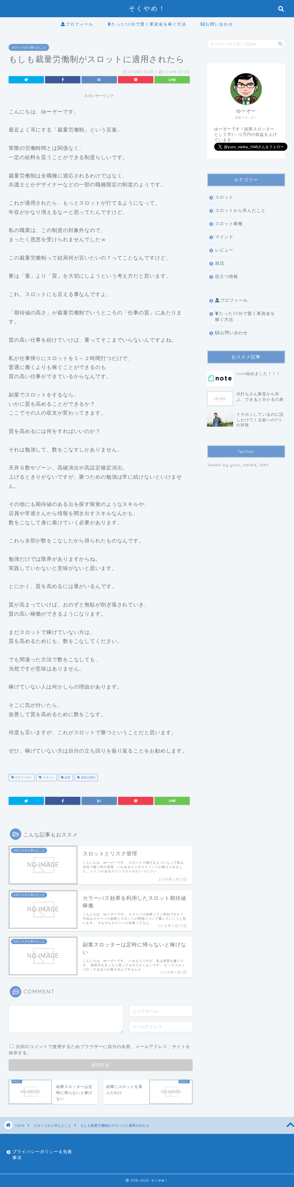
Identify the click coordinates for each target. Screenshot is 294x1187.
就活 (219, 263)
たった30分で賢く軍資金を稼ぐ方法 (148, 24)
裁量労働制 (87, 777)
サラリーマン (23, 777)
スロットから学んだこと (28, 47)
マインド (224, 236)
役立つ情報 (226, 276)
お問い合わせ (219, 24)
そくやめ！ (147, 8)
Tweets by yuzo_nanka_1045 (238, 464)
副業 (67, 777)
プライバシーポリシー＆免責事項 (42, 1154)
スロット (48, 777)
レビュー (224, 250)
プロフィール (79, 24)
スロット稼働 (229, 223)
